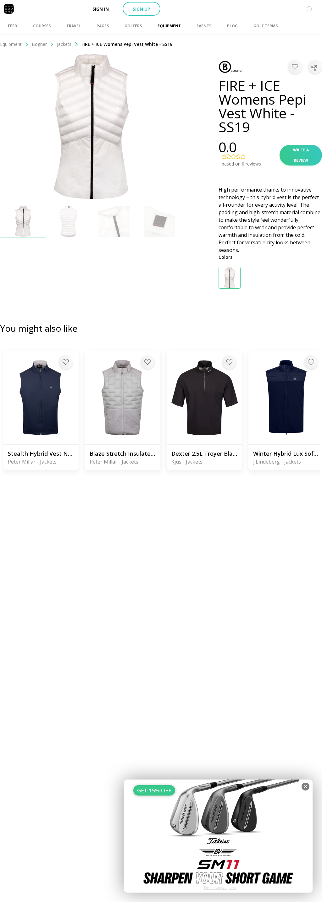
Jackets (64, 44)
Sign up (141, 9)
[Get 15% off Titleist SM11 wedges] (218, 836)
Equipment (11, 44)
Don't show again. (220, 887)
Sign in (100, 9)
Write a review (301, 155)
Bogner (39, 44)
